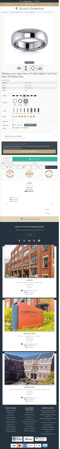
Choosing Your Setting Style (48, 422)
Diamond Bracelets (10, 431)
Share (36, 163)
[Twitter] (24, 240)
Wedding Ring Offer (29, 414)
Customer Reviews (29, 419)
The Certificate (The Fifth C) (48, 434)
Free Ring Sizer (29, 426)
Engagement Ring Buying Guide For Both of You (48, 415)
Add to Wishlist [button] (8, 163)
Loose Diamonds (10, 419)
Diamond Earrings (10, 417)
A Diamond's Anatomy (48, 429)
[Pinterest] (39, 240)
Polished (17, 128)
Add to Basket (35, 159)
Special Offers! (29, 412)
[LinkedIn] (29, 240)
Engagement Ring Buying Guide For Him (48, 419)
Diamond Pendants (10, 429)
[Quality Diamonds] (29, 9)
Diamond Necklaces (11, 426)
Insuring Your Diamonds (29, 428)
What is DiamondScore (48, 427)
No (15, 125)
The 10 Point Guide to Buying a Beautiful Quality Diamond (48, 411)
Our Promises (29, 417)
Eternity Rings (10, 415)
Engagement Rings (10, 410)
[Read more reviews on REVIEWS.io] (29, 191)
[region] (29, 204)
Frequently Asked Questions (29, 421)
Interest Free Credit (29, 424)
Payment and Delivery (29, 431)
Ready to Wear (11, 424)
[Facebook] (19, 240)
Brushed (26, 128)
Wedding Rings (11, 413)
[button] (7, 203)
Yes (21, 125)
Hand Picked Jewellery (10, 422)
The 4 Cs (48, 432)
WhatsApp (30, 294)
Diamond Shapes (48, 425)
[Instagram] (34, 240)
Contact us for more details (29, 151)
